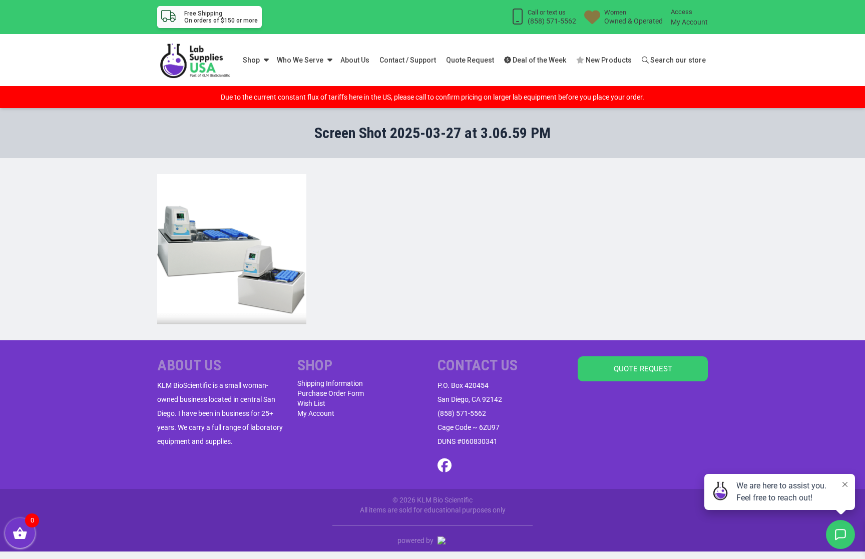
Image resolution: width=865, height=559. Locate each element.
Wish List (311, 403)
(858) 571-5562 (462, 413)
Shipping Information (330, 383)
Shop (251, 60)
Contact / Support (407, 60)
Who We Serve (300, 60)
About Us (354, 60)
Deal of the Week (538, 60)
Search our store (677, 60)
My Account (689, 22)
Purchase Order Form (330, 393)
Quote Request (470, 60)
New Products (608, 60)
